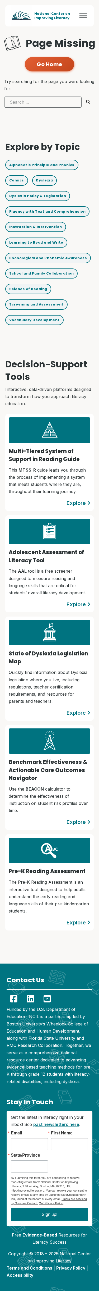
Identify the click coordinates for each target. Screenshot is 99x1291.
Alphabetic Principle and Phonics (41, 165)
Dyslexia (44, 180)
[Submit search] (88, 102)
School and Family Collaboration (41, 273)
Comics (16, 180)
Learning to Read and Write (36, 242)
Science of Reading (28, 289)
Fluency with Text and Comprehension (47, 211)
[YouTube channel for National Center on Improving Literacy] (47, 999)
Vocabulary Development (34, 320)
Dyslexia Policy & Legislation (37, 196)
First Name (62, 1133)
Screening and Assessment (36, 304)
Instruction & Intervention (35, 227)
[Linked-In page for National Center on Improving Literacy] (30, 999)
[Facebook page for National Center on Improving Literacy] (14, 999)
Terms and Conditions (29, 1268)
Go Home (49, 64)
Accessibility (20, 1275)
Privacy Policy (70, 1268)
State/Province (25, 1155)
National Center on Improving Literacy (52, 15)
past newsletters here (56, 1124)
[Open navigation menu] (83, 15)
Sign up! (49, 1214)
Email (16, 1133)
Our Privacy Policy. (51, 1203)
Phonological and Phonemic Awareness (48, 258)
